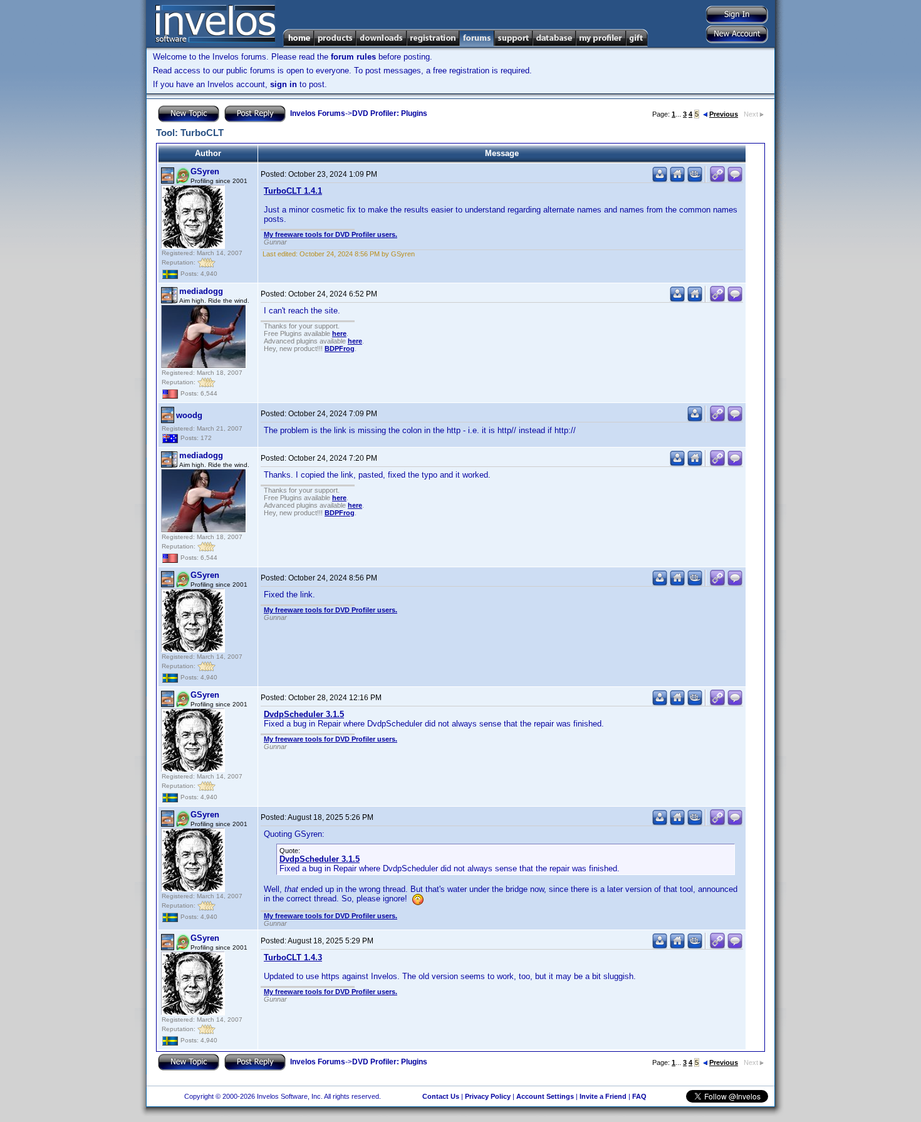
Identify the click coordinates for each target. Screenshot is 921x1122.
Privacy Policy (488, 1096)
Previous (723, 114)
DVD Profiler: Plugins (389, 113)
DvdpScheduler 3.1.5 (304, 714)
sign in (283, 84)
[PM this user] (660, 179)
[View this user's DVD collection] (695, 179)
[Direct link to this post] (717, 179)
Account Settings (545, 1096)
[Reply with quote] (735, 179)
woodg (189, 415)
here (339, 333)
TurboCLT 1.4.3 (293, 957)
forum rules (353, 56)
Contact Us (440, 1096)
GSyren (204, 171)
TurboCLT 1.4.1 (293, 191)
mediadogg (201, 291)
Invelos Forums (317, 113)
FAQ (639, 1096)
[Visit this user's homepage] (677, 179)
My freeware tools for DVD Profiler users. (330, 234)
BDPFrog (340, 348)
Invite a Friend (603, 1096)
